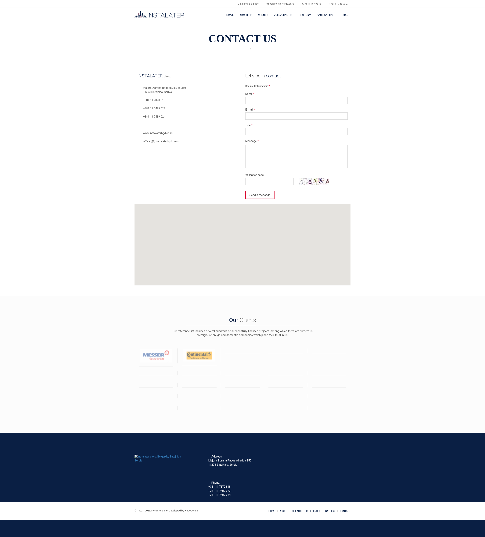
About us (245, 15)
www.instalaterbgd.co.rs (158, 133)
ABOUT (284, 511)
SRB (345, 15)
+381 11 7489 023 (154, 108)
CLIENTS (297, 511)
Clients (263, 15)
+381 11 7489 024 (154, 116)
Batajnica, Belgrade (248, 3)
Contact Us (325, 15)
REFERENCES (313, 511)
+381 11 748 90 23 (339, 3)
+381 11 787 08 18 (311, 3)
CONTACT (345, 511)
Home (230, 15)
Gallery (305, 15)
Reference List (284, 15)
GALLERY (330, 511)
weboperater (192, 510)
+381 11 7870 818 (154, 100)
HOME (271, 511)
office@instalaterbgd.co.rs (280, 3)
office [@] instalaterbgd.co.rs (161, 141)
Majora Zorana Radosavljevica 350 (164, 88)
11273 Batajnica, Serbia (157, 92)
